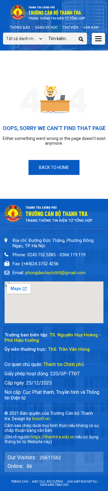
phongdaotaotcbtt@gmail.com (55, 272)
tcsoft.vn (41, 418)
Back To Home (54, 167)
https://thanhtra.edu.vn (52, 436)
